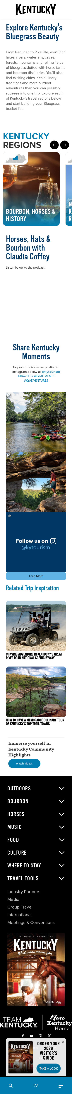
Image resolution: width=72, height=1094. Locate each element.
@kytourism (51, 372)
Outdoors (19, 788)
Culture (17, 852)
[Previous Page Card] (54, 145)
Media (13, 899)
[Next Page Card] (64, 145)
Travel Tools (23, 878)
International (19, 914)
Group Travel (19, 907)
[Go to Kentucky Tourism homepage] (36, 9)
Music (14, 827)
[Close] (63, 1042)
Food (13, 839)
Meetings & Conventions (31, 922)
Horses (16, 814)
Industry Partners (23, 891)
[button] (11, 1085)
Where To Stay (24, 865)
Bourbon (18, 801)
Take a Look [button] (49, 1068)
